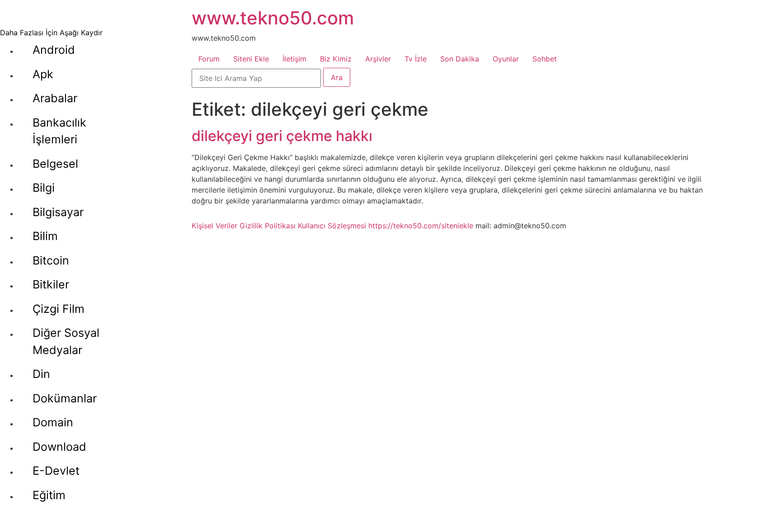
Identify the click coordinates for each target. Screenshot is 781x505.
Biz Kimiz (336, 58)
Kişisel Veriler (214, 225)
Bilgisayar (58, 212)
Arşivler (378, 58)
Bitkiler (51, 284)
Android (54, 50)
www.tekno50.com (273, 18)
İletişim (294, 58)
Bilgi (44, 187)
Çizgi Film (59, 309)
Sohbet (544, 58)
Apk (43, 74)
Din (41, 374)
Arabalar (55, 98)
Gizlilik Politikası (268, 225)
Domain (53, 422)
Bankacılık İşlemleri (59, 131)
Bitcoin (51, 260)
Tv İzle (416, 58)
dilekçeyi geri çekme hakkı (282, 136)
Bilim (45, 236)
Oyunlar (506, 58)
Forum (209, 58)
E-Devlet (56, 470)
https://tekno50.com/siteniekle (420, 225)
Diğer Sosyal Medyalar (66, 341)
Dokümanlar (65, 398)
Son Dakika (459, 58)
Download (59, 446)
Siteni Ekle (251, 58)
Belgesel (55, 163)
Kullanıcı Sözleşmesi (332, 225)
